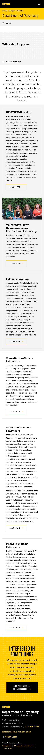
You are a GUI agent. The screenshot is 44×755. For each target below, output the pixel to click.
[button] (39, 4)
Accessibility (7, 749)
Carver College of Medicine (13, 11)
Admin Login (11, 737)
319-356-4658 (32, 726)
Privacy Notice (6, 746)
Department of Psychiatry (20, 15)
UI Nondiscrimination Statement (24, 746)
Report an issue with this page (16, 731)
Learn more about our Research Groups (22, 687)
